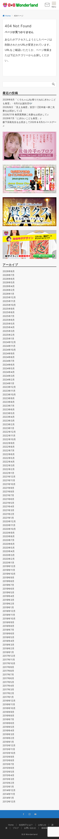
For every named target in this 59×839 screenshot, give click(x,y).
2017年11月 (9, 659)
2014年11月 (9, 794)
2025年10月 (9, 304)
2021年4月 (8, 506)
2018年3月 (8, 644)
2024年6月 (9, 364)
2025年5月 (9, 323)
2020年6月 (9, 543)
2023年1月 (8, 428)
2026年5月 (9, 282)
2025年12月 (9, 297)
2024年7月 (8, 360)
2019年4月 (8, 596)
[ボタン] (47, 6)
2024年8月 (9, 357)
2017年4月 (8, 685)
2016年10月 (9, 708)
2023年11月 (9, 390)
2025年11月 (9, 301)
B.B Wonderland (30, 834)
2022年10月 (9, 439)
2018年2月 (8, 648)
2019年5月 (8, 592)
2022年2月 (9, 469)
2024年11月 (9, 345)
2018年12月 (9, 611)
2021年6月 (8, 499)
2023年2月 (9, 424)
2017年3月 (8, 689)
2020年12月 (9, 521)
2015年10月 (9, 753)
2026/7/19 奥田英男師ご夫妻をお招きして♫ (26, 114)
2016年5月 (8, 726)
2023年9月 (9, 398)
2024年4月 (9, 372)
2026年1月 (8, 293)
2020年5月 (9, 547)
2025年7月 (8, 316)
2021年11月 (9, 480)
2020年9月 (9, 532)
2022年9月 (9, 443)
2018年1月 (8, 652)
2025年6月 (9, 319)
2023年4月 (9, 416)
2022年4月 (9, 461)
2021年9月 (8, 487)
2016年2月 (8, 738)
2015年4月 (8, 775)
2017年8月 (8, 670)
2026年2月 (9, 290)
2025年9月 (9, 308)
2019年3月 (8, 599)
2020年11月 (9, 525)
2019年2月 (8, 603)
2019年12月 (9, 566)
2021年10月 (9, 484)
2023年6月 (9, 409)
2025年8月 (9, 312)
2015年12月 (9, 745)
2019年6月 (8, 588)
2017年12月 (9, 655)
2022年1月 (8, 473)
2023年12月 (9, 387)
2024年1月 (8, 383)
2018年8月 (8, 625)
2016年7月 (8, 719)
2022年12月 (9, 431)
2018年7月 (8, 629)
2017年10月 (9, 663)
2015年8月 (8, 760)
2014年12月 (9, 790)
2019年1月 (8, 607)
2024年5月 (9, 368)
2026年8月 (9, 271)
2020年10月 (9, 528)
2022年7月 (8, 450)
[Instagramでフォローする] (29, 814)
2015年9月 (8, 756)
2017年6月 (8, 678)
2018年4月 (8, 640)
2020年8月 (9, 536)
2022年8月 (9, 446)
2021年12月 (9, 476)
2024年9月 (9, 353)
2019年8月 (8, 581)
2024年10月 (9, 349)
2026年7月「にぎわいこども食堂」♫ (22, 118)
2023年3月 (9, 420)
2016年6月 (8, 723)
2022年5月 (9, 458)
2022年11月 (9, 435)
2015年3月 (8, 779)
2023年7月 (8, 405)
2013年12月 (9, 801)
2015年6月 (8, 767)
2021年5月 (8, 502)
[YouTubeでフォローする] (35, 814)
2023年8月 (9, 401)
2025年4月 (9, 327)
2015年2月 (8, 782)
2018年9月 (8, 622)
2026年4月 (9, 286)
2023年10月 (9, 394)
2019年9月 (8, 577)
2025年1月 (8, 338)
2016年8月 (8, 715)
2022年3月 (9, 465)
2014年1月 (8, 797)
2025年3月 (9, 331)
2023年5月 (9, 413)
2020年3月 (9, 555)
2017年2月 (8, 693)
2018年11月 (9, 614)
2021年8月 (8, 491)
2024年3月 (9, 375)
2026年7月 (8, 275)
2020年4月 (9, 551)
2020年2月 (9, 558)
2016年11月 (9, 704)
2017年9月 (8, 667)
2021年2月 (8, 514)
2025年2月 (9, 334)
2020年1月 (8, 562)
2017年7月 (8, 674)
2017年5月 (8, 682)
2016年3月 (8, 734)
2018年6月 (8, 633)
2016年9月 (8, 711)
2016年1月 (8, 741)
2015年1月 (8, 786)
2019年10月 (9, 573)
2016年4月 (8, 730)
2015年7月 (8, 764)
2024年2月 (9, 379)
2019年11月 (9, 570)
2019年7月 (8, 584)
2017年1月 (8, 697)
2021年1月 (8, 517)
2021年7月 (8, 495)
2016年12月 (9, 700)
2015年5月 (8, 771)
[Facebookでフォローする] (24, 814)
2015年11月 (9, 749)
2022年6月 (9, 454)
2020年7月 (8, 540)
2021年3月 (8, 510)
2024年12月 (9, 342)
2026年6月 (9, 278)
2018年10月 (9, 618)
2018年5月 (8, 637)
